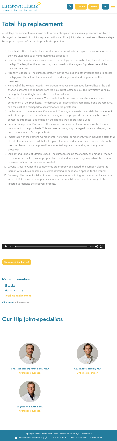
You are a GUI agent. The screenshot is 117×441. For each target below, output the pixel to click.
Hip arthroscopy (14, 290)
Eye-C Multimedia (84, 434)
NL (105, 7)
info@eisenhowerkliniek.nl (30, 438)
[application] (53, 220)
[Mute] (96, 246)
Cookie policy (96, 438)
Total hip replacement (18, 296)
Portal (93, 7)
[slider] (51, 246)
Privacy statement (79, 438)
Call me (81, 7)
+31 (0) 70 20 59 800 (58, 438)
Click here (7, 302)
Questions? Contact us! (16, 262)
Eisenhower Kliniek (50, 434)
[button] (53, 220)
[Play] (5, 246)
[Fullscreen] (101, 246)
